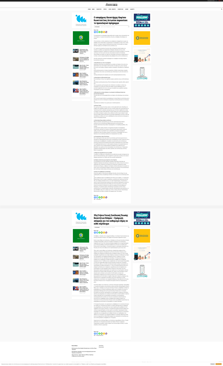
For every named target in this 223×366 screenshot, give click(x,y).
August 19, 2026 (82, 95)
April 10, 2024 (103, 227)
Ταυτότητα (101, 345)
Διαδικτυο (132, 9)
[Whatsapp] (99, 32)
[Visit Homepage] (111, 4)
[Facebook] (95, 32)
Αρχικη (89, 9)
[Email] (102, 32)
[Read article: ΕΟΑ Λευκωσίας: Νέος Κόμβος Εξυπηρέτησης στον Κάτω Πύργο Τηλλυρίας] (76, 51)
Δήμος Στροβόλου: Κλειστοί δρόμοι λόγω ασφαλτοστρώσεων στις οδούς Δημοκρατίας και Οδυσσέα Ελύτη (84, 91)
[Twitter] (97, 32)
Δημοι (93, 9)
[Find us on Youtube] (219, 1)
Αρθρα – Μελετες (112, 9)
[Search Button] (221, 9)
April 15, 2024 (103, 26)
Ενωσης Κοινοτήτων (99, 335)
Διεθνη (126, 9)
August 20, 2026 (82, 70)
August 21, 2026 (82, 54)
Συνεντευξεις (120, 9)
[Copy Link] (104, 32)
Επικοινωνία (101, 347)
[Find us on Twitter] (217, 1)
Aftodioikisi (97, 26)
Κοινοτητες (99, 9)
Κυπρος (105, 9)
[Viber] (106, 32)
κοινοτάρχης (98, 199)
